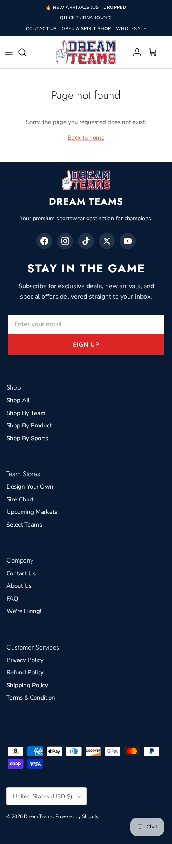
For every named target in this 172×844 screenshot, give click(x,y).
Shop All (18, 400)
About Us (19, 586)
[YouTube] (128, 241)
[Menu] (9, 52)
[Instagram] (65, 241)
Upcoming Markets (31, 512)
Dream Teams (38, 816)
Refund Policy (25, 672)
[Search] (26, 52)
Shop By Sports (27, 438)
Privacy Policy (25, 660)
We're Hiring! (23, 611)
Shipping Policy (27, 685)
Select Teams (24, 525)
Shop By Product (29, 425)
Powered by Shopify (76, 816)
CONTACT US (41, 29)
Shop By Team (26, 413)
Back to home (86, 138)
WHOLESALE (131, 29)
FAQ (12, 599)
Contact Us (21, 573)
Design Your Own (30, 487)
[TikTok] (86, 241)
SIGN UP (86, 345)
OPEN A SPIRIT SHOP (86, 29)
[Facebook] (44, 241)
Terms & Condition (30, 698)
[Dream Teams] (86, 52)
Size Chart (20, 499)
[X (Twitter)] (107, 241)
